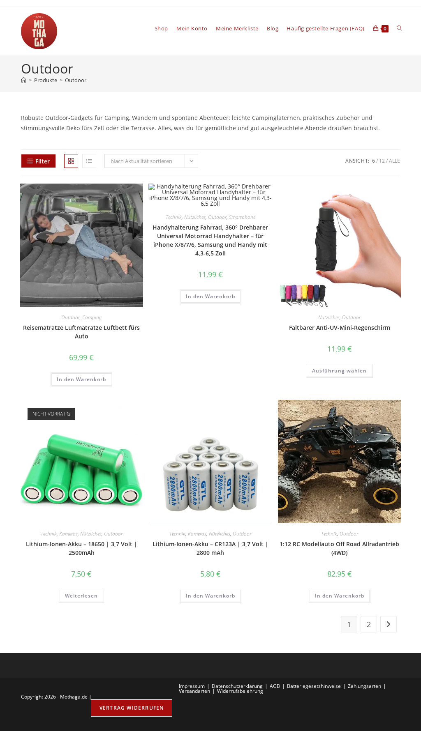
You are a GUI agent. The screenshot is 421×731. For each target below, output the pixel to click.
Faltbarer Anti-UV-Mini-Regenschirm (339, 327)
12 (382, 160)
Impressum (192, 686)
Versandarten (194, 690)
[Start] (23, 80)
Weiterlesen (81, 595)
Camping (92, 317)
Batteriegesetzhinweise (314, 686)
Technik (174, 217)
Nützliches (195, 217)
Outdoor (75, 80)
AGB (275, 686)
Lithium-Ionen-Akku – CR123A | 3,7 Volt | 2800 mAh (210, 548)
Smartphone (242, 217)
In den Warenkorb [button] (81, 379)
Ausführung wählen (339, 370)
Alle (394, 160)
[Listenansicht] (89, 161)
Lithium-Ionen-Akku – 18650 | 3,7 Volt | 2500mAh (81, 548)
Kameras (68, 533)
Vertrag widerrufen (131, 707)
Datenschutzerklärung (237, 686)
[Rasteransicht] (71, 161)
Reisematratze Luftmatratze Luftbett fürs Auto (81, 332)
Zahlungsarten (364, 686)
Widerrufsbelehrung (240, 690)
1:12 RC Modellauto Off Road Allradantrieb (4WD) (339, 548)
